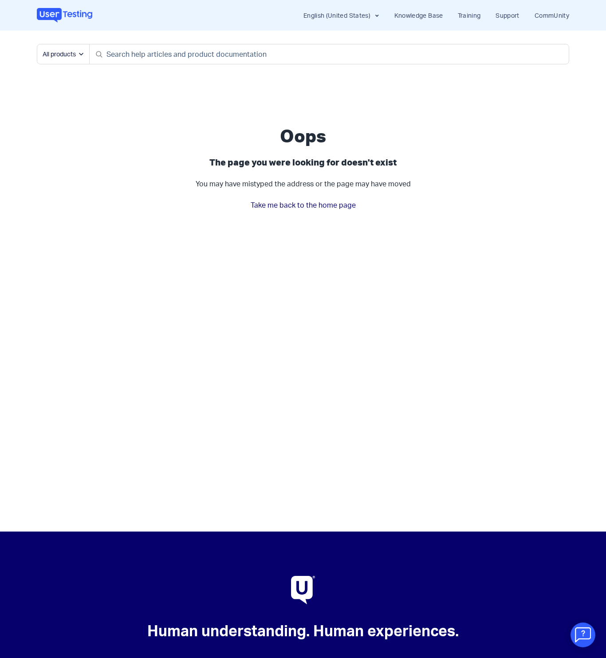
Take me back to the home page (303, 205)
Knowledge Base (418, 15)
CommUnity (552, 15)
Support (507, 15)
